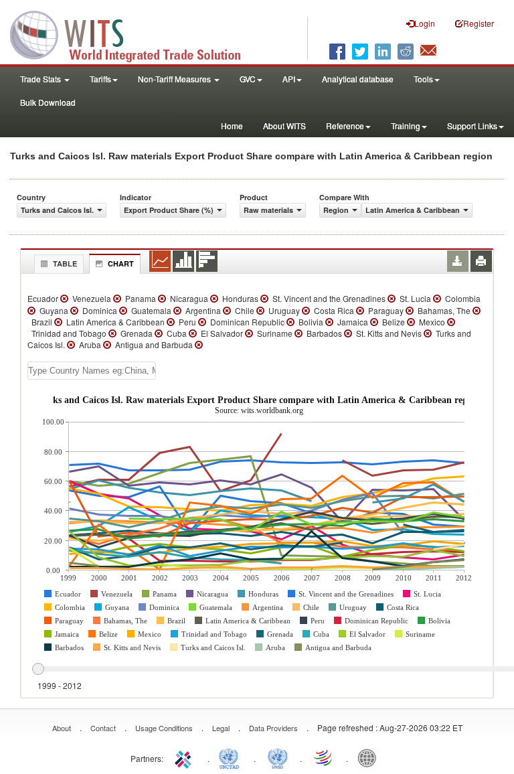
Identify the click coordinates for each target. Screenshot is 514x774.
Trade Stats (41, 78)
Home (232, 125)
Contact (103, 727)
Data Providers (273, 727)
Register (478, 23)
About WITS (284, 125)
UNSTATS (277, 757)
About (61, 727)
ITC (185, 757)
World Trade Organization (324, 757)
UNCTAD (231, 757)
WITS (134, 33)
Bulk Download (48, 102)
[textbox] (91, 371)
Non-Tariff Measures (175, 78)
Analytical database (358, 78)
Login (424, 23)
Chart (121, 263)
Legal (221, 727)
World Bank (370, 757)
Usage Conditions (164, 727)
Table (65, 263)
